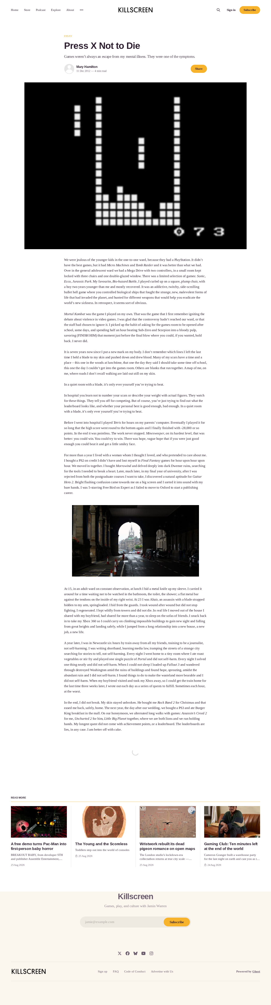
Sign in (231, 10)
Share (199, 68)
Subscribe (250, 10)
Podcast (40, 10)
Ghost (256, 971)
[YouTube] (143, 953)
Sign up (102, 971)
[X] (120, 953)
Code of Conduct (134, 971)
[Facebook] (128, 953)
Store (27, 10)
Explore (56, 10)
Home (14, 10)
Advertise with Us (162, 971)
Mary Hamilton (86, 66)
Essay (68, 36)
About (70, 10)
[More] (81, 10)
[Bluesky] (135, 953)
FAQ (116, 971)
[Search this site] (218, 10)
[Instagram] (151, 953)
